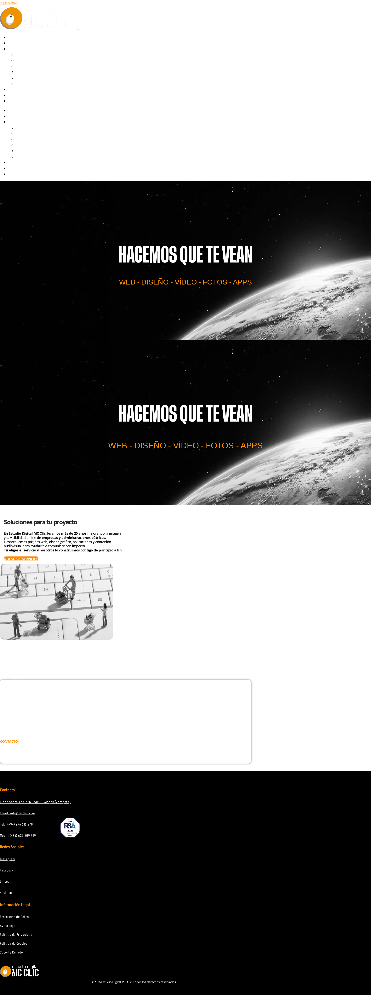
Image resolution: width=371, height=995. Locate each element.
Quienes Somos (22, 43)
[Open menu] (79, 29)
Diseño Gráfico (28, 61)
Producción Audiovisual (33, 66)
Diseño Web (25, 55)
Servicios (18, 49)
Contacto (19, 101)
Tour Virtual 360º (29, 78)
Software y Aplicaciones (33, 72)
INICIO (16, 37)
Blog (15, 95)
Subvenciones (22, 89)
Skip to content (8, 3)
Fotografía (25, 84)
